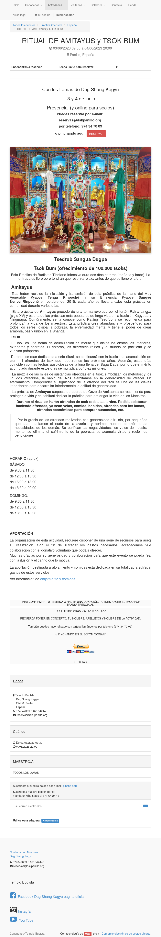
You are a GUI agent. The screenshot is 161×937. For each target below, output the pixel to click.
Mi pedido (43, 15)
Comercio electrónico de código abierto (126, 933)
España (72, 25)
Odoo (87, 933)
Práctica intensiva (51, 25)
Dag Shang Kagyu (21, 856)
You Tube (25, 920)
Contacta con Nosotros (24, 852)
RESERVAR (96, 134)
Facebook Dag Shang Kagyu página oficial (51, 896)
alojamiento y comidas (57, 578)
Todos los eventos (24, 25)
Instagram (26, 911)
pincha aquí (70, 786)
